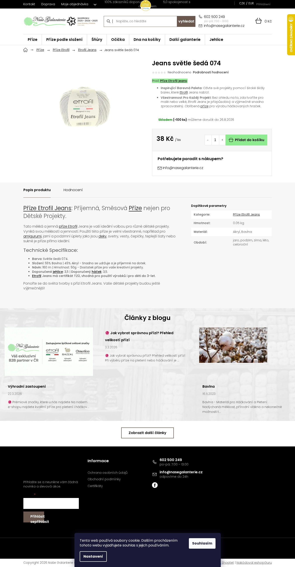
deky (102, 236)
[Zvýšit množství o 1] (222, 140)
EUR (251, 3)
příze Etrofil (68, 226)
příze (204, 106)
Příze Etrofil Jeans (47, 208)
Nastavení (93, 556)
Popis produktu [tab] (37, 189)
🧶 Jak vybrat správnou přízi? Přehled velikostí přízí (139, 336)
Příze (135, 208)
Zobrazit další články (147, 432)
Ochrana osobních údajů (108, 473)
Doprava (48, 4)
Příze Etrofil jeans (173, 81)
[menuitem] (32, 39)
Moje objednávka (74, 4)
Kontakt (29, 4)
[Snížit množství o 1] (208, 140)
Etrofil (184, 92)
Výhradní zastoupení (27, 386)
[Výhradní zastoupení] (49, 351)
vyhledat (186, 21)
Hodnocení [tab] (73, 189)
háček (97, 272)
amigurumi (32, 236)
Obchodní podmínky (104, 479)
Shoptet (228, 562)
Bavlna (208, 386)
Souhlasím (202, 543)
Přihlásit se (37, 518)
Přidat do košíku (249, 139)
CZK (242, 3)
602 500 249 (171, 459)
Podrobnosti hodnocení (211, 72)
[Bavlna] (233, 345)
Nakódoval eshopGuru (254, 562)
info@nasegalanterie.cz (181, 472)
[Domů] (25, 49)
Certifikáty (95, 486)
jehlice (58, 272)
